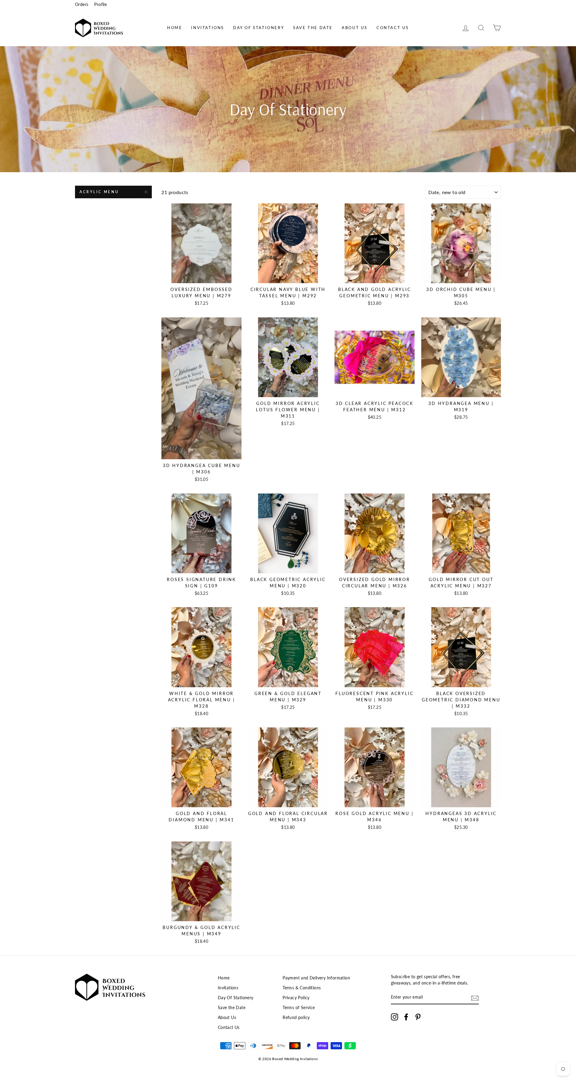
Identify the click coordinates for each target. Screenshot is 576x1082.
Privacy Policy (296, 997)
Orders (81, 4)
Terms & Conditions (302, 987)
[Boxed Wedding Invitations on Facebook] (406, 1017)
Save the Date (313, 27)
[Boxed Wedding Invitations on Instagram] (394, 1017)
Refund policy (296, 1017)
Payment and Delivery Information (316, 978)
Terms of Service (299, 1007)
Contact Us (392, 27)
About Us (355, 27)
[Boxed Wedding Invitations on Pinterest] (418, 1017)
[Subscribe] (475, 998)
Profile (100, 4)
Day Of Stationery (258, 27)
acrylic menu (99, 192)
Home (174, 27)
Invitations (207, 27)
